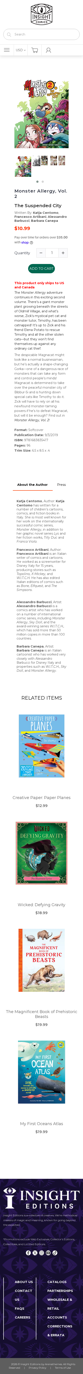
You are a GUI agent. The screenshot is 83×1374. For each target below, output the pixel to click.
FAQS (19, 1309)
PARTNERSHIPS (60, 1291)
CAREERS (22, 1317)
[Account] (49, 50)
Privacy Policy (37, 1367)
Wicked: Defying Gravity (41, 905)
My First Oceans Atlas (41, 1124)
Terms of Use (63, 1367)
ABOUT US (24, 1282)
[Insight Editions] (41, 14)
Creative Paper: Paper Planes (42, 797)
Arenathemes (53, 1364)
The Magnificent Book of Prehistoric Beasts (41, 1014)
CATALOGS (57, 1282)
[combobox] (41, 34)
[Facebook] (28, 1252)
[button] (37, 181)
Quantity (22, 253)
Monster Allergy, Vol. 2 (40, 193)
